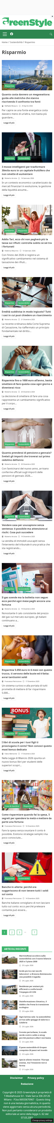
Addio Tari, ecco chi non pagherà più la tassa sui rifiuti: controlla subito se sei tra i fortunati (27, 243)
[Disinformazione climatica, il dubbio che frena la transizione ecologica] (9, 1004)
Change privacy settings (42, 1120)
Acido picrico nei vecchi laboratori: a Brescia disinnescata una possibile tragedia (35, 974)
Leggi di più (8, 122)
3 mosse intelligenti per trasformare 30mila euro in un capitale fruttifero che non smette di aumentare (26, 170)
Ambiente (9, 230)
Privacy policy (36, 1078)
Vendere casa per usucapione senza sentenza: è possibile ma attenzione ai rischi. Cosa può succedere (25, 528)
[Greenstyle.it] (27, 22)
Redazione (27, 1084)
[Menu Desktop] (5, 34)
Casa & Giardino (12, 806)
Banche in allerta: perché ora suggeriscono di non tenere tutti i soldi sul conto (25, 890)
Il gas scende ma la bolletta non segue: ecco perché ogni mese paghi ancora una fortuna (26, 601)
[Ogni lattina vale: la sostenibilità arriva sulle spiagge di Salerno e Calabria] (9, 1020)
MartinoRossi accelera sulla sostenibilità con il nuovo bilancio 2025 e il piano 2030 (35, 958)
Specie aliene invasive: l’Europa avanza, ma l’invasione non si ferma (34, 1062)
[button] (51, 34)
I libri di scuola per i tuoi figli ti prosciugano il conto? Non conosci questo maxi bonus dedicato (27, 746)
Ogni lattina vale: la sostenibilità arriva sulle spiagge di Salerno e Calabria (35, 1019)
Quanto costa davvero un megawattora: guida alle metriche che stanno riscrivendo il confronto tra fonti (26, 98)
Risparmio (9, 86)
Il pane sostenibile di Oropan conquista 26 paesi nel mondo (33, 1049)
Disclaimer (16, 1078)
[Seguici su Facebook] (11, 34)
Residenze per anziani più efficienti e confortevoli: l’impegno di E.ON (31, 989)
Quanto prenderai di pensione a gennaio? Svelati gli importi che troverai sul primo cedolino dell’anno (27, 456)
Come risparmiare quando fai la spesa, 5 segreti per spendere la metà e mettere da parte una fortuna (27, 818)
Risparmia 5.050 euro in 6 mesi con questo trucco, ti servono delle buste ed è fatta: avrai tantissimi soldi (27, 673)
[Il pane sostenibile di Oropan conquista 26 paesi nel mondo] (9, 1050)
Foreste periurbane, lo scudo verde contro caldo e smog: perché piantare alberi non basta (35, 1035)
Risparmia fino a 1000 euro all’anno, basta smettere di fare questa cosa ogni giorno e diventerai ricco (27, 384)
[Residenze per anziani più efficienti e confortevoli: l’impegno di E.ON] (9, 989)
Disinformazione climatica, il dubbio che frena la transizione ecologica (34, 1004)
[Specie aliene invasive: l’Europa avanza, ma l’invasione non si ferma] (9, 1063)
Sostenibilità (23, 158)
